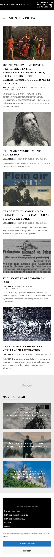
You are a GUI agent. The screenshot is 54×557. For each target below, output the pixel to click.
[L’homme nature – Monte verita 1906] (27, 129)
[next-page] (47, 407)
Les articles (9, 159)
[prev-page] (42, 407)
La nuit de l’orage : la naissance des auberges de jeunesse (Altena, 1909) (27, 474)
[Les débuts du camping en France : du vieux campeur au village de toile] (27, 189)
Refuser (27, 551)
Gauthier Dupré (38, 88)
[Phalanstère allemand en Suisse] (27, 256)
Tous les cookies (27, 543)
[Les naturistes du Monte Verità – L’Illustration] (27, 324)
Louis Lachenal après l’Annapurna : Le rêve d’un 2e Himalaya (27, 415)
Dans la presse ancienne (15, 88)
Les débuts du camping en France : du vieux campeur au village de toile (26, 215)
